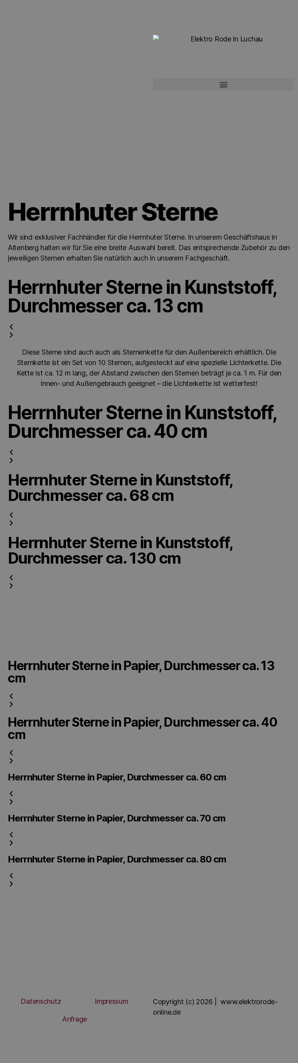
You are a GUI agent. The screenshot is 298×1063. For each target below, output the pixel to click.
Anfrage (74, 1019)
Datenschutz (41, 1001)
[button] (223, 84)
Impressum (111, 1001)
